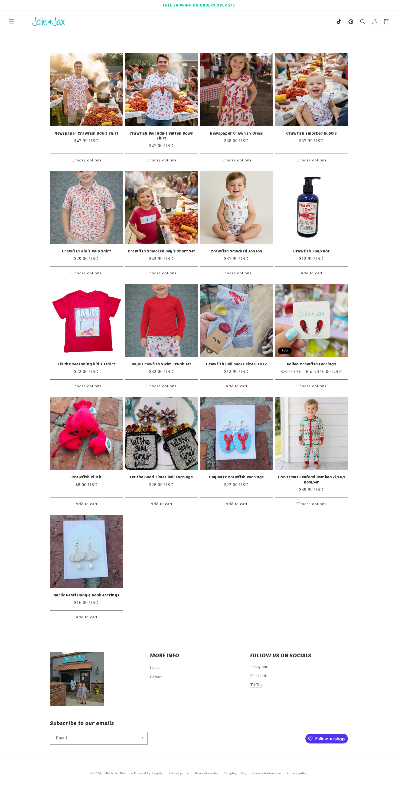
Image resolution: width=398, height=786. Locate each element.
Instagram (258, 666)
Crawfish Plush (86, 477)
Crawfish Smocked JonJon (236, 251)
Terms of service (206, 773)
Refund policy (179, 773)
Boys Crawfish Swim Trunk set (161, 364)
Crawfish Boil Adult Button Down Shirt (161, 135)
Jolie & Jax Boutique (118, 773)
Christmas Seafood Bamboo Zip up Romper (311, 479)
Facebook (258, 675)
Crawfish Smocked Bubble (311, 133)
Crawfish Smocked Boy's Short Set (161, 251)
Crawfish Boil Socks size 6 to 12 (236, 364)
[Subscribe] (141, 738)
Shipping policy (235, 773)
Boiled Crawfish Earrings (311, 364)
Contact (156, 677)
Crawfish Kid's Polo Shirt (86, 251)
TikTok (256, 685)
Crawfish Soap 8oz (311, 251)
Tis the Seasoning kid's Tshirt (86, 364)
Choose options (86, 160)
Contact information (266, 773)
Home (154, 667)
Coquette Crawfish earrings (236, 477)
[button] (11, 22)
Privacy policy (297, 773)
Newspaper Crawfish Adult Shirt (86, 133)
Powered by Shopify (148, 773)
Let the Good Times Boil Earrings (161, 477)
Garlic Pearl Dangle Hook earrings (87, 595)
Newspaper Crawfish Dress (236, 133)
